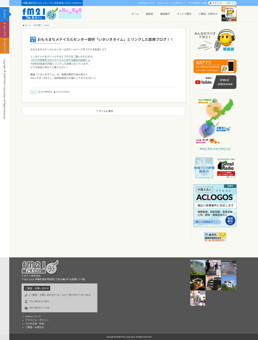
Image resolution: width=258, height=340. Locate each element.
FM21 (4, 16)
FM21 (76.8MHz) (63, 92)
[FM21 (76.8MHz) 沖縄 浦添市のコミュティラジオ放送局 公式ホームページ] (40, 13)
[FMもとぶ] (225, 148)
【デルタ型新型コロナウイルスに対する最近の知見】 (59, 60)
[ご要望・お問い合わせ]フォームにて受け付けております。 (61, 294)
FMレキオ (4, 30)
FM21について (147, 2)
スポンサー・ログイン (224, 2)
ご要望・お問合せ (34, 327)
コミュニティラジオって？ (171, 2)
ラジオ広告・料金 (197, 2)
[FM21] (203, 148)
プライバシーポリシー (37, 320)
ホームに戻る (106, 111)
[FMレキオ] (213, 148)
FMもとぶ (4, 47)
